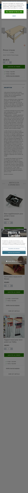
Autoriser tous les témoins (14, 252)
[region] (14, 246)
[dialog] (14, 10)
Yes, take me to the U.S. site (14, 12)
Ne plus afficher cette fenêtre (15, 261)
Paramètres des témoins (14, 248)
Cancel (14, 15)
